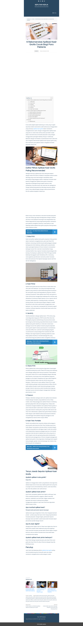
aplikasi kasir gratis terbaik (51, 598)
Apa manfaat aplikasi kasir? (35, 115)
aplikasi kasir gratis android (30, 597)
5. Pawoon (31, 107)
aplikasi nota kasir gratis (48, 599)
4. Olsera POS (32, 106)
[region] (41, 63)
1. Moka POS (32, 101)
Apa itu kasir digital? (33, 116)
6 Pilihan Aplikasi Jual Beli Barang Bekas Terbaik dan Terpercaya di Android (33, 606)
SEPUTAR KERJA (41, 5)
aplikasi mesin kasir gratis (38, 599)
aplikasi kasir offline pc (30, 599)
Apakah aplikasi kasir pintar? (35, 113)
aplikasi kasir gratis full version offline (42, 597)
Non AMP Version (41, 617)
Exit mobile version (41, 624)
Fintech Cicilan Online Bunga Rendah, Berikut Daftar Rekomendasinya (30, 589)
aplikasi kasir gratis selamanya (40, 598)
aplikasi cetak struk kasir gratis (41, 595)
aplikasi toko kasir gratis (34, 601)
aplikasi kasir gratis (38, 128)
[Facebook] (39, 1)
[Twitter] (41, 1)
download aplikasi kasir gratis (44, 601)
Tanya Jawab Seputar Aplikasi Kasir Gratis (36, 110)
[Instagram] (44, 1)
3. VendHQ (31, 104)
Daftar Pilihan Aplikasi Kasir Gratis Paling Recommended (39, 99)
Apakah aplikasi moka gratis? (35, 112)
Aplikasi (30, 595)
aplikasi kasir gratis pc (31, 598)
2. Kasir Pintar (32, 103)
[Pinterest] (42, 1)
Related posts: (32, 121)
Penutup (29, 119)
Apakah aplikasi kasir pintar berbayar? (37, 118)
